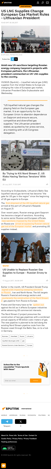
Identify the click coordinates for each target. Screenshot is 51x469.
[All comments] (3, 465)
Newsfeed (14, 336)
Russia (22, 336)
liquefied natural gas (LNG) (10, 341)
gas (23, 341)
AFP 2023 (6, 55)
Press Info (13, 435)
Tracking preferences (9, 442)
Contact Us (33, 435)
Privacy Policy (17, 438)
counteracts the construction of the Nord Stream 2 (25, 299)
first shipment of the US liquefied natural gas (27, 203)
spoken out (38, 304)
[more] (47, 184)
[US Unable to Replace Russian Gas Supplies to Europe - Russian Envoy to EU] (25, 248)
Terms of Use (23, 435)
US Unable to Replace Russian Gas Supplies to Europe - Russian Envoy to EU (25, 272)
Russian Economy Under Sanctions (13, 345)
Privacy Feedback (30, 438)
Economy (32, 415)
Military (42, 415)
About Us (4, 435)
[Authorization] (38, 2)
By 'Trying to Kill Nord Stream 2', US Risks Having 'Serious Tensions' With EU (24, 176)
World (6, 265)
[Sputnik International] (7, 3)
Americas (13, 415)
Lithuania (30, 336)
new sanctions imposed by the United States (23, 220)
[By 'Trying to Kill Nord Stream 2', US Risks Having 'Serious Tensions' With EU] (25, 155)
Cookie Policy (6, 438)
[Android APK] (8, 448)
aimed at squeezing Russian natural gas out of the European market (25, 225)
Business (5, 336)
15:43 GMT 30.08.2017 (9, 23)
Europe (29, 345)
